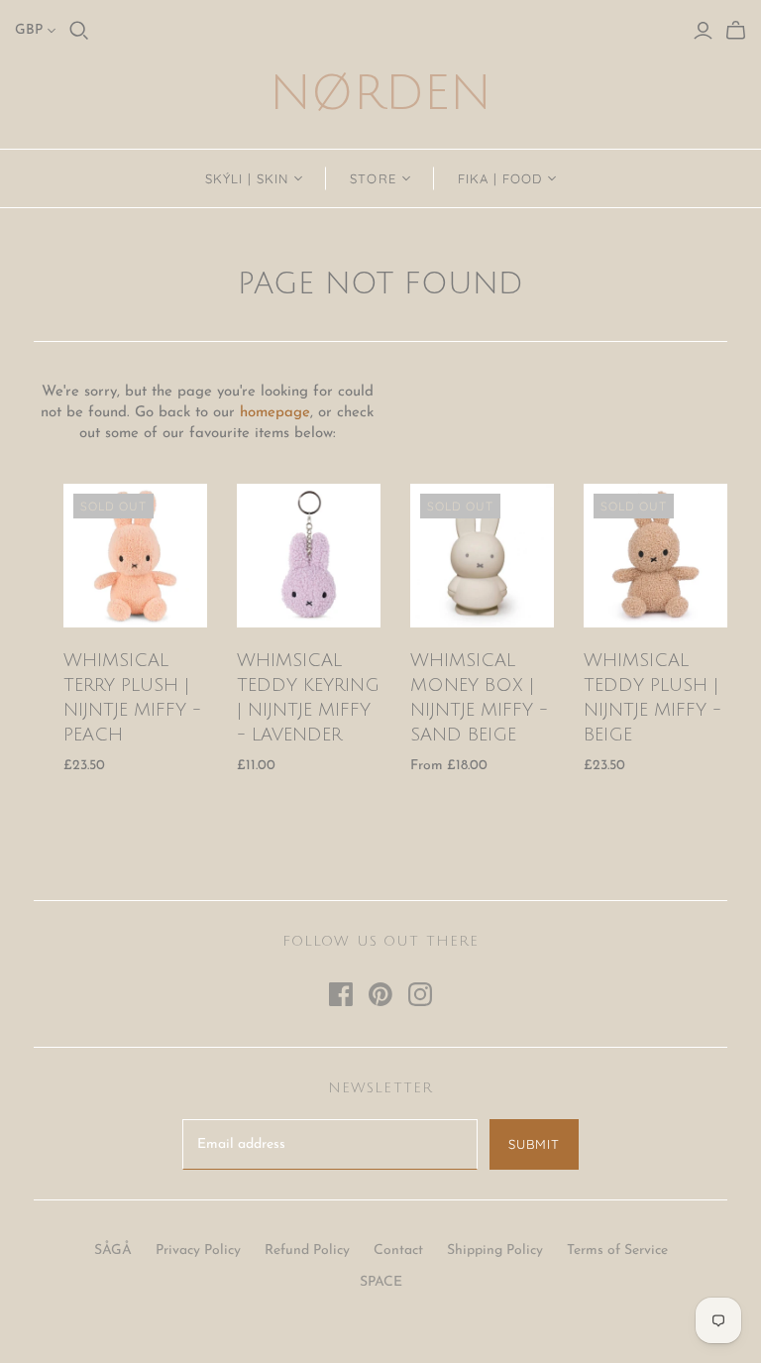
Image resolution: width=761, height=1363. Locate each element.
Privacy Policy (198, 1250)
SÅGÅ (113, 1250)
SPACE (381, 1282)
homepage (275, 412)
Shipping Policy (495, 1250)
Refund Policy (307, 1250)
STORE (372, 178)
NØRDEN (380, 93)
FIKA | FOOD (500, 178)
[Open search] (79, 31)
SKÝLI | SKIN (246, 178)
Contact (398, 1250)
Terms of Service (617, 1250)
